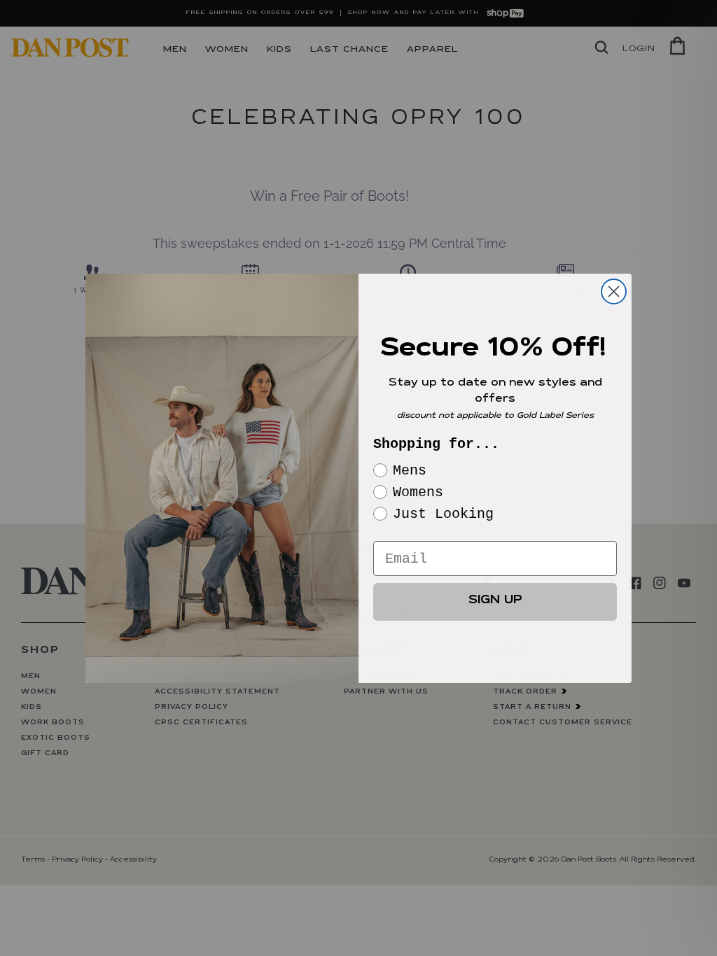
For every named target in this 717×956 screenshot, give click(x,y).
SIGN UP (495, 601)
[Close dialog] (613, 291)
